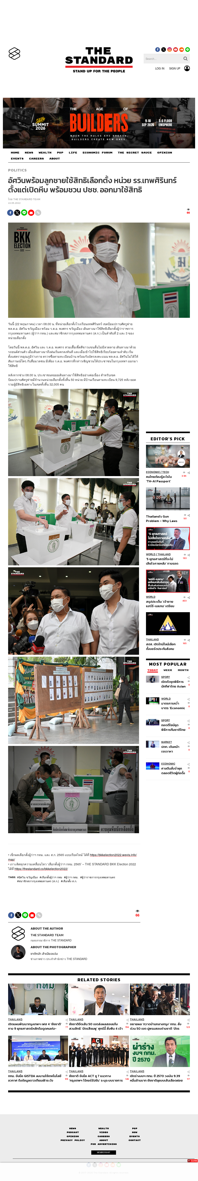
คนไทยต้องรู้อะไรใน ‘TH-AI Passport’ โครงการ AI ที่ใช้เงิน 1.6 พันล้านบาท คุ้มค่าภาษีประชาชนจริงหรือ (161, 479)
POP (60, 152)
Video (103, 1132)
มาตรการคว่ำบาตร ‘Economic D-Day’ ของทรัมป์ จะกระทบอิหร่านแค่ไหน (173, 705)
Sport (165, 677)
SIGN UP (174, 68)
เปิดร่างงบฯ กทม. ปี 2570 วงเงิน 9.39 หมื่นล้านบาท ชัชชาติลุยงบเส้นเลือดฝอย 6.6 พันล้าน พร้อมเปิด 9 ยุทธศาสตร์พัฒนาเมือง (156, 1078)
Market (166, 742)
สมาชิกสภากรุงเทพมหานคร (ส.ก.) (39, 881)
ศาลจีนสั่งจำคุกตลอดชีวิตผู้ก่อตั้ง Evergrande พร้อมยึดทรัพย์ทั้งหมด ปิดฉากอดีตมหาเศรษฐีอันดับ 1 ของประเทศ (173, 770)
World (150, 554)
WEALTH (45, 152)
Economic (153, 472)
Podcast (73, 1132)
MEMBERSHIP (103, 1152)
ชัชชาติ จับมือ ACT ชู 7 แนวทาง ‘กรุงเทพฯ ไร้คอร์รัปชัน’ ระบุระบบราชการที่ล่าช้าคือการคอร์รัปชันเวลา (96, 1078)
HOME (15, 152)
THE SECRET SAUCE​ (135, 152)
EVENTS (17, 158)
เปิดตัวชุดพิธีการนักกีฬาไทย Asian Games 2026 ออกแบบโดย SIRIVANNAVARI (173, 684)
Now (134, 1132)
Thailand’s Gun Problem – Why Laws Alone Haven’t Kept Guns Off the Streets (162, 518)
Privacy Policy (73, 1140)
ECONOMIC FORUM (97, 152)
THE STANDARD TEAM (26, 199)
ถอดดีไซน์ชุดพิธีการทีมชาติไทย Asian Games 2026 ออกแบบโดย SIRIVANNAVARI (173, 727)
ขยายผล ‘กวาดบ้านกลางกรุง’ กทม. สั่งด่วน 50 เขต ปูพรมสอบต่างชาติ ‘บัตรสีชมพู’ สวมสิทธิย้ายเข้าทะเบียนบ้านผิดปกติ (156, 1026)
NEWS (29, 152)
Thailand (164, 554)
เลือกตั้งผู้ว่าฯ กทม (51, 877)
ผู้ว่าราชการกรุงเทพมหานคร (98, 877)
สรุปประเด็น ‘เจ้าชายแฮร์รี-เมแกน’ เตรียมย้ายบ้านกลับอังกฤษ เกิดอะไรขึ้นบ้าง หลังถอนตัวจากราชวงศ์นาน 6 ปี (162, 603)
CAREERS (36, 158)
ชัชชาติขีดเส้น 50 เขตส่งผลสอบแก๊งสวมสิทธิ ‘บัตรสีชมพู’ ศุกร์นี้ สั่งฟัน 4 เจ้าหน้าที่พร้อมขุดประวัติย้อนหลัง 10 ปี (96, 1026)
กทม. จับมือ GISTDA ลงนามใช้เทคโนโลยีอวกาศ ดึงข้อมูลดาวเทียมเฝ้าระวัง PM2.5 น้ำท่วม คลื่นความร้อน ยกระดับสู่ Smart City (34, 1078)
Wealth (103, 1128)
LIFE (73, 152)
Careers (104, 1136)
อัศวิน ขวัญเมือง (28, 877)
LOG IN (159, 68)
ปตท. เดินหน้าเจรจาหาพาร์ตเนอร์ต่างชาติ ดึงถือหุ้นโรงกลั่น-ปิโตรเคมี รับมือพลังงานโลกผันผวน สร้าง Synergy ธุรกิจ (173, 749)
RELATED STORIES (99, 979)
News (72, 1128)
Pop (134, 1128)
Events (134, 1136)
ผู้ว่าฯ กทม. (72, 877)
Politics (17, 170)
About (103, 1140)
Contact (135, 1140)
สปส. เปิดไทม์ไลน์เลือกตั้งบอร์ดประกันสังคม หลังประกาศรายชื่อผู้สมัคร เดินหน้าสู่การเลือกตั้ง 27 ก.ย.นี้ (161, 646)
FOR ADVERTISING (104, 1144)
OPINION (164, 152)
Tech (165, 472)
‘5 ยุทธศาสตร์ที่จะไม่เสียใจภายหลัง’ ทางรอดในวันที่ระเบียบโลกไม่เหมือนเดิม (162, 561)
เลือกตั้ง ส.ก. (69, 881)
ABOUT (54, 158)
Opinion (73, 1136)
